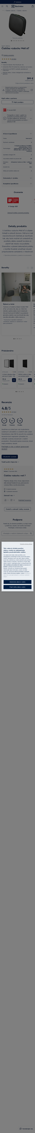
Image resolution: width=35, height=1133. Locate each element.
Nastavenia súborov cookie (17, 582)
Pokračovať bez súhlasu (26, 544)
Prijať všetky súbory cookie (17, 587)
